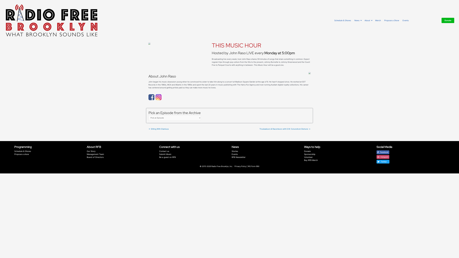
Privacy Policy (240, 166)
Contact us (164, 151)
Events (406, 20)
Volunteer (308, 157)
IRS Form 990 (253, 166)
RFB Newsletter (239, 157)
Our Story (91, 151)
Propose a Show (391, 20)
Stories (235, 151)
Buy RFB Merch (311, 160)
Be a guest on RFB (167, 157)
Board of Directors (95, 157)
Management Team (95, 154)
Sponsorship (309, 154)
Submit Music (165, 154)
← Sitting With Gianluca (159, 129)
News (356, 20)
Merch (378, 20)
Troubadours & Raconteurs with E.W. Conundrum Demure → (285, 129)
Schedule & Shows (342, 20)
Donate (307, 151)
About (367, 20)
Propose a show (21, 154)
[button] (361, 20)
